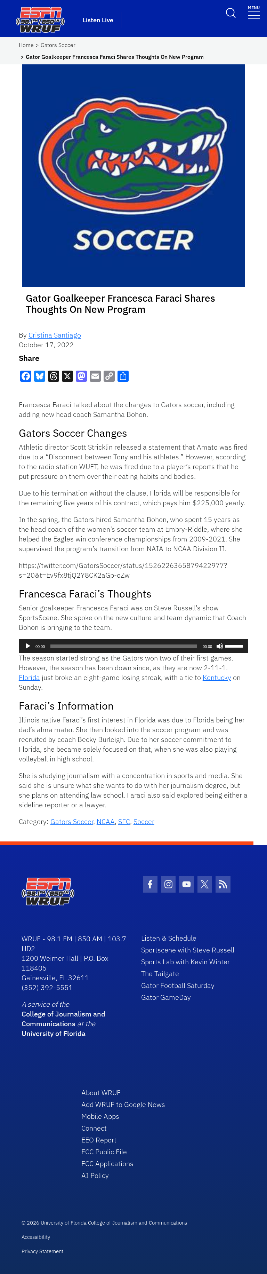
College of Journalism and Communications (63, 1018)
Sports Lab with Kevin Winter (185, 961)
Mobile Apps (100, 1116)
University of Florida (54, 1033)
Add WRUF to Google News (123, 1104)
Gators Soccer (58, 44)
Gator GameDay (166, 997)
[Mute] (219, 646)
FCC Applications (107, 1163)
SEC (124, 821)
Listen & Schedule (168, 938)
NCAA (106, 821)
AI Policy (95, 1175)
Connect (94, 1128)
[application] (134, 646)
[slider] (235, 645)
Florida (29, 677)
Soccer (144, 821)
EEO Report (98, 1140)
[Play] (27, 646)
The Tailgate (160, 973)
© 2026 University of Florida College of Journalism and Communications (104, 1222)
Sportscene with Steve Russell (187, 950)
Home (26, 44)
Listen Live (98, 20)
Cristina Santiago (55, 335)
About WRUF (101, 1092)
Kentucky (217, 677)
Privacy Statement (42, 1251)
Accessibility (36, 1237)
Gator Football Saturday (178, 985)
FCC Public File (104, 1151)
